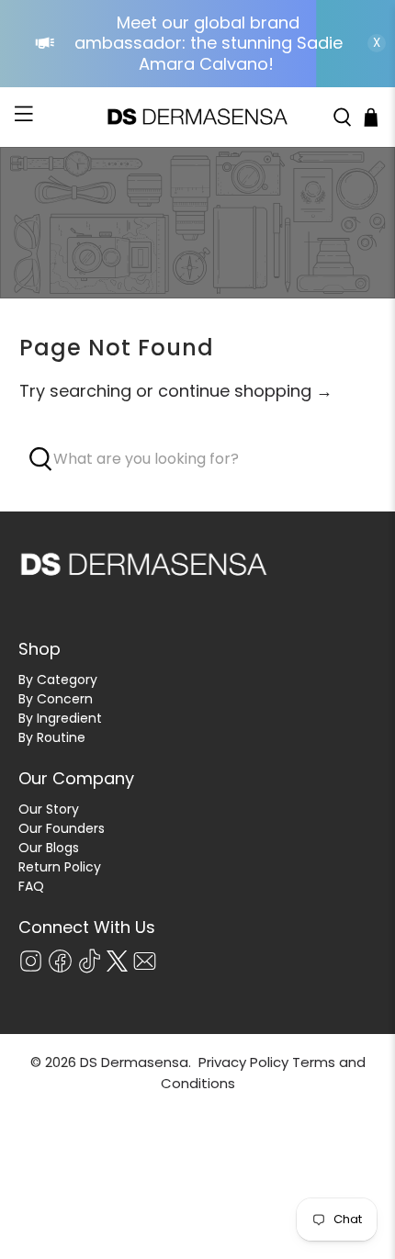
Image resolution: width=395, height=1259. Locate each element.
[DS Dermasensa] (198, 117)
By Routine (51, 737)
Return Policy (59, 867)
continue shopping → (245, 390)
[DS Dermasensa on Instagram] (30, 969)
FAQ (31, 886)
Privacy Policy (243, 1062)
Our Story (48, 809)
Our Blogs (48, 847)
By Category (57, 679)
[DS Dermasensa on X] (117, 967)
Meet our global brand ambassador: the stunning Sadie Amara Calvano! (208, 43)
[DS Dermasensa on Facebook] (60, 969)
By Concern (55, 699)
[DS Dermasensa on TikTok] (89, 969)
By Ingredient (60, 718)
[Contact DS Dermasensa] (144, 969)
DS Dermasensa (134, 1062)
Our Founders (61, 828)
